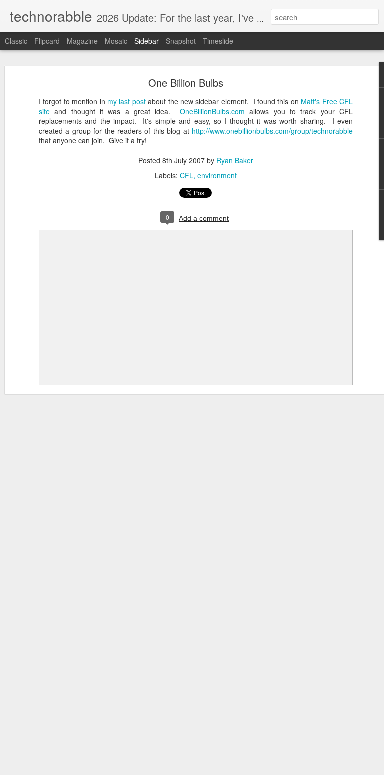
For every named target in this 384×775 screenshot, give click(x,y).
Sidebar (146, 41)
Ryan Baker (235, 160)
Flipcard (47, 41)
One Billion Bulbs (186, 82)
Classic (16, 41)
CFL (187, 175)
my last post (127, 101)
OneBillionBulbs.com (212, 111)
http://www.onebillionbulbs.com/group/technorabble (272, 131)
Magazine (82, 41)
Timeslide (218, 41)
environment (217, 175)
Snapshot (181, 41)
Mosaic (116, 41)
